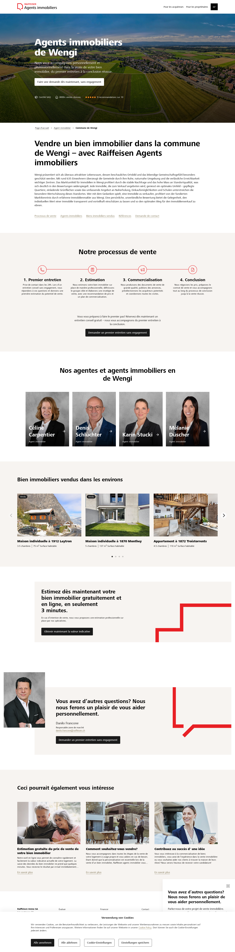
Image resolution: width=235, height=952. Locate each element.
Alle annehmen (42, 942)
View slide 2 (115, 556)
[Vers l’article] (49, 823)
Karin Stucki (137, 435)
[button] (214, 6)
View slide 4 (122, 556)
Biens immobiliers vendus (100, 215)
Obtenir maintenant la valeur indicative (67, 631)
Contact (145, 909)
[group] (43, 97)
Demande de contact (147, 215)
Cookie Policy (145, 927)
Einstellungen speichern (135, 942)
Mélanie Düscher (179, 431)
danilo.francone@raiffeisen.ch (70, 730)
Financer (104, 909)
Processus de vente (45, 215)
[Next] (224, 515)
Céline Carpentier (42, 431)
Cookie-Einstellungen (99, 942)
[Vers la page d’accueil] (37, 6)
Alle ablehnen (69, 942)
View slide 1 (112, 556)
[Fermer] (228, 886)
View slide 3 (119, 556)
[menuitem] (174, 6)
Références (125, 215)
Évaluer (62, 909)
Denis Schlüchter (89, 431)
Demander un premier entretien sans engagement (117, 332)
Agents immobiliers (71, 215)
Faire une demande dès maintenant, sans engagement (69, 81)
